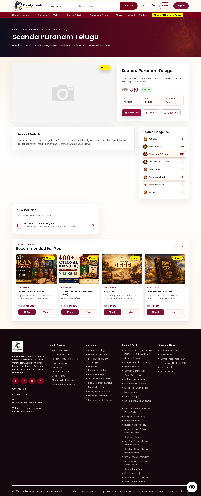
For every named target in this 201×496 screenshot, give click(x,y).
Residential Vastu (61, 371)
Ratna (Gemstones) (171, 350)
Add (28, 312)
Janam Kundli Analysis (99, 378)
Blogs (119, 15)
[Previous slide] (175, 247)
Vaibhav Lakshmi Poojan (136, 477)
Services (26, 15)
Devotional (166, 367)
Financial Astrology (97, 354)
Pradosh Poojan (132, 420)
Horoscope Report (97, 374)
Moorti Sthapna (132, 396)
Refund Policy (127, 491)
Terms (162, 491)
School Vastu (58, 375)
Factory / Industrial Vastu (65, 358)
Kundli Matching (96, 387)
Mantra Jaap (130, 392)
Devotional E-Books (31, 29)
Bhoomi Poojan (132, 358)
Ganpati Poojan (132, 366)
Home (15, 15)
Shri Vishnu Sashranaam (136, 456)
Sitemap (184, 491)
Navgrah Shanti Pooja (135, 416)
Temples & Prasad (99, 15)
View (45, 312)
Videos (57, 15)
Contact (143, 15)
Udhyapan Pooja (132, 473)
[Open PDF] (93, 225)
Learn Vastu (58, 367)
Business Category (146, 491)
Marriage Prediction (98, 395)
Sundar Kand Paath (134, 469)
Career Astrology (97, 350)
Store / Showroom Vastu (64, 384)
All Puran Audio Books (31, 291)
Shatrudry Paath (132, 436)
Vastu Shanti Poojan (134, 481)
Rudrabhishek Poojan (135, 424)
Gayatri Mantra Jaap (135, 370)
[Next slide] (182, 247)
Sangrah (42, 15)
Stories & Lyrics (75, 15)
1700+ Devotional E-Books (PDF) (77, 293)
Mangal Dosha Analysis (100, 391)
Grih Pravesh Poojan (134, 379)
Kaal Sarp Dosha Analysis (100, 382)
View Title (173, 112)
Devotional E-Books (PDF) (174, 358)
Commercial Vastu (62, 354)
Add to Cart (133, 113)
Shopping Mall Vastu (62, 380)
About (131, 15)
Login (165, 5)
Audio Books (167, 354)
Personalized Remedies (100, 400)
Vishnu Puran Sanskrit (160, 291)
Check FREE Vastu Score (167, 15)
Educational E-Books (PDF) (174, 363)
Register (181, 5)
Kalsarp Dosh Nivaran (135, 383)
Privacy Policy (89, 491)
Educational (167, 371)
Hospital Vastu (59, 363)
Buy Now (153, 113)
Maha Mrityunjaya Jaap (136, 387)
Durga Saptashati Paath (136, 362)
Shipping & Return (108, 491)
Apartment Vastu (61, 350)
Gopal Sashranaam (134, 375)
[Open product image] (62, 93)
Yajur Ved (109, 291)
